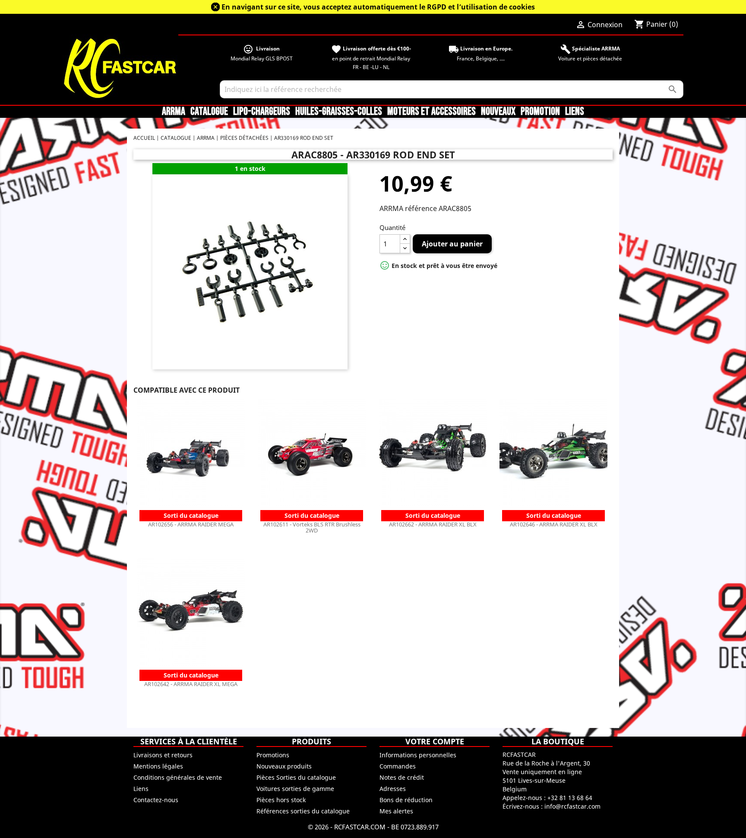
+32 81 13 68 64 (569, 798)
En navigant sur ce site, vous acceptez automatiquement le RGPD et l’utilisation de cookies (378, 7)
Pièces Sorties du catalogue (296, 777)
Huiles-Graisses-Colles (338, 112)
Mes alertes (396, 811)
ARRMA (173, 112)
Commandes (397, 766)
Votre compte (434, 741)
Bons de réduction (406, 800)
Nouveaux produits (284, 766)
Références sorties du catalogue (303, 811)
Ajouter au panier (452, 244)
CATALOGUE (209, 112)
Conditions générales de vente (177, 777)
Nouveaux (498, 112)
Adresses (392, 788)
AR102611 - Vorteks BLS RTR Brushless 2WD (311, 527)
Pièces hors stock (281, 800)
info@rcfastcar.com (572, 806)
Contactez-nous (155, 800)
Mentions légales (158, 766)
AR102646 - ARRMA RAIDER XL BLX (553, 524)
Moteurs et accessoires (431, 112)
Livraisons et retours (163, 755)
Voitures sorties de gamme (295, 788)
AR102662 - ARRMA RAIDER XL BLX (433, 524)
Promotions (272, 755)
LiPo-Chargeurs (261, 112)
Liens (574, 112)
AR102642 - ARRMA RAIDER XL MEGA (190, 684)
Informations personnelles (417, 755)
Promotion (540, 112)
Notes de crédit (401, 777)
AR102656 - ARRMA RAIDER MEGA (191, 524)
